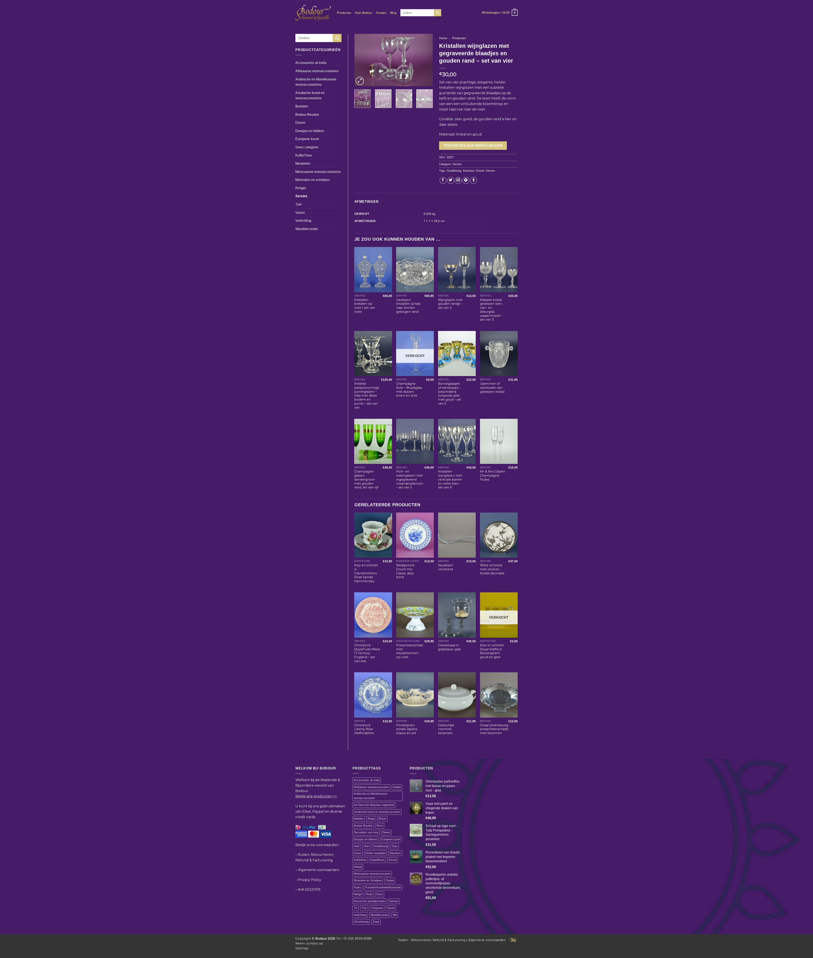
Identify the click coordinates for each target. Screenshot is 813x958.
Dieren (300, 122)
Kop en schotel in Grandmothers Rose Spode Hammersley (366, 573)
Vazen (300, 212)
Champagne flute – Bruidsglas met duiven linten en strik (409, 389)
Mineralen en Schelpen (368, 880)
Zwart (376, 921)
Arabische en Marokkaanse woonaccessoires (315, 82)
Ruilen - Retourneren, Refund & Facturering (431, 940)
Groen (357, 853)
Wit (395, 915)
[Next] (426, 60)
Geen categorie (306, 147)
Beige (371, 818)
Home (443, 38)
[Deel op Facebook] (443, 180)
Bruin (380, 825)
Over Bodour (363, 12)
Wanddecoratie (306, 229)
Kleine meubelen (375, 853)
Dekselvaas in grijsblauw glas (449, 647)
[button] (500, 13)
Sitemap (301, 948)
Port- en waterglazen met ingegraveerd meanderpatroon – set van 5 (409, 479)
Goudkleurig (454, 170)
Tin (356, 908)
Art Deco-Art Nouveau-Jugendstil (374, 804)
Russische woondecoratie (369, 901)
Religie (300, 188)
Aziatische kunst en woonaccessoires (310, 95)
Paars (357, 887)
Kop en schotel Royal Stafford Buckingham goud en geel (492, 651)
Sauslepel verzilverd (445, 567)
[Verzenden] (437, 12)
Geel (356, 846)
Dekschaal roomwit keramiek (446, 729)
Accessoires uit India (310, 63)
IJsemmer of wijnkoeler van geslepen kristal (492, 387)
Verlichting (303, 220)
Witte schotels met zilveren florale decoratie (492, 569)
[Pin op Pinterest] (465, 180)
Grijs (395, 846)
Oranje (390, 880)
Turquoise (377, 908)
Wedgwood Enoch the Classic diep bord (405, 571)
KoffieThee (303, 155)
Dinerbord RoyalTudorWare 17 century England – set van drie (367, 653)
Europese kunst (307, 139)
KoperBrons (377, 860)
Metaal (358, 866)
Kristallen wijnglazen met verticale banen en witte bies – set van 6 (450, 479)
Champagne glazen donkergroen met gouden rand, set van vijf (366, 479)
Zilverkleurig (361, 921)
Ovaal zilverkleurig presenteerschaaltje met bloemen (495, 729)
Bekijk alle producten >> (316, 796)
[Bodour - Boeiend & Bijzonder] (313, 12)
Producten (344, 12)
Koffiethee (360, 860)
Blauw (382, 818)
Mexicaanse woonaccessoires (318, 172)
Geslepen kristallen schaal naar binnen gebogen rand (408, 306)
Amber (397, 787)
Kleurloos (468, 170)
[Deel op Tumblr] (473, 180)
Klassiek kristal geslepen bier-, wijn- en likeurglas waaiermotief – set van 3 (491, 310)
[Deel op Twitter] (450, 180)
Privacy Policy (309, 880)
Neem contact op (309, 943)
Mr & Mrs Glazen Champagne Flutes (492, 475)
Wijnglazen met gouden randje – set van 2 (450, 304)
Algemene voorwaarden (318, 870)
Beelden (301, 106)
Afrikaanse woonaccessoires (317, 71)
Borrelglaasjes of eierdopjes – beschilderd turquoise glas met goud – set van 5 (449, 393)
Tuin (298, 204)
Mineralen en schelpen (312, 180)
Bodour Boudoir (307, 114)
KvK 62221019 (309, 890)
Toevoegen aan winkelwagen (473, 145)
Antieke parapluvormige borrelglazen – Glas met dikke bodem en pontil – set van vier (366, 395)
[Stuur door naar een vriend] (458, 180)
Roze (379, 894)
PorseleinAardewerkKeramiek (383, 887)
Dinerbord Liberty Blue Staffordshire (364, 729)
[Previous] (361, 60)
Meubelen (302, 163)
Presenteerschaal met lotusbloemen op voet (409, 651)
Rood (369, 894)
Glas (366, 846)
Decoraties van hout (366, 832)
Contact (381, 12)
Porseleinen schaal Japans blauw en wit (406, 729)
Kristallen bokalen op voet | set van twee (364, 306)
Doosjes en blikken (309, 131)
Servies (301, 196)
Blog (393, 12)
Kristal (480, 170)
